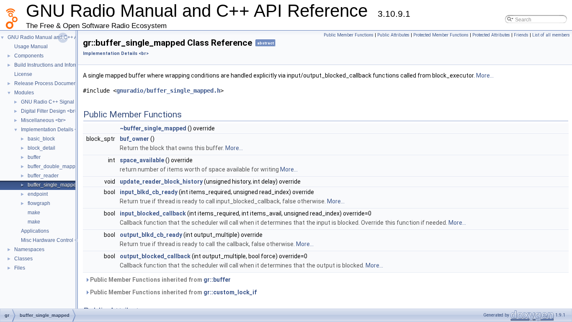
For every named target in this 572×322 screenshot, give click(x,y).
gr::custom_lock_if (230, 292)
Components (29, 56)
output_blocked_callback (155, 256)
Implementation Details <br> (53, 129)
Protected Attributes (491, 35)
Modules (24, 93)
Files (19, 268)
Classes (23, 259)
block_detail (41, 148)
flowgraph (39, 203)
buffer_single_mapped (53, 185)
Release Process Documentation (51, 83)
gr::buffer (217, 279)
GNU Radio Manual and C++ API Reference (57, 37)
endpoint (38, 194)
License (23, 74)
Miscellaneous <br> (43, 120)
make (34, 213)
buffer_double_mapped (54, 166)
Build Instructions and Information (52, 65)
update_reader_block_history (161, 181)
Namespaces (29, 249)
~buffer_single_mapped (153, 128)
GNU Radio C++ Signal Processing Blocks (69, 102)
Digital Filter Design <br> (49, 111)
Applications (35, 231)
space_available (142, 160)
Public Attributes (393, 35)
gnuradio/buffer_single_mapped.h (168, 90)
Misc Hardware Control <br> (53, 240)
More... (485, 75)
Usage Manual (31, 46)
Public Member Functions (349, 35)
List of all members (551, 35)
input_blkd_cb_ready (149, 192)
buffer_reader (43, 176)
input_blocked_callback (153, 213)
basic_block (41, 139)
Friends (521, 35)
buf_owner (134, 138)
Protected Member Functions (441, 35)
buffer (34, 157)
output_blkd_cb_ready (151, 234)
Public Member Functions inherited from (160, 279)
